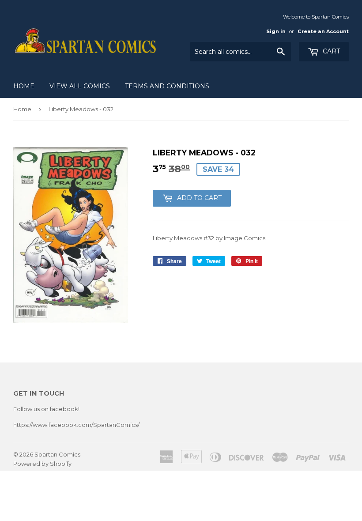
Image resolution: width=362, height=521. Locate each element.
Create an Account (323, 31)
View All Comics (79, 86)
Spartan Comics (57, 454)
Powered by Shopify (42, 463)
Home (23, 86)
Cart (330, 51)
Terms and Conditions (167, 86)
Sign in (276, 31)
